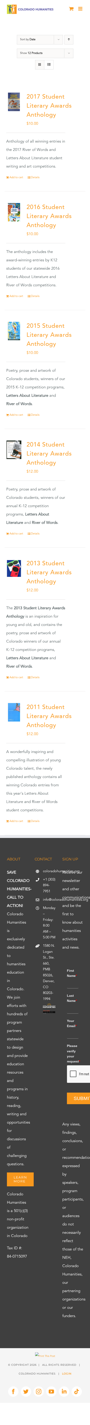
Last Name (72, 998)
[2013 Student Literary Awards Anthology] (14, 568)
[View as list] (48, 64)
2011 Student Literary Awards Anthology (49, 716)
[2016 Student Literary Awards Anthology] (14, 212)
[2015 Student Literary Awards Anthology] (14, 331)
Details (35, 177)
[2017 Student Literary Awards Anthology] (14, 102)
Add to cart (16, 177)
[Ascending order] (68, 39)
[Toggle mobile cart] (71, 8)
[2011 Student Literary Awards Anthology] (14, 712)
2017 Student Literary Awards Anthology (49, 106)
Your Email (72, 1023)
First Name (72, 973)
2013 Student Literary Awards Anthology (49, 573)
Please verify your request (72, 1053)
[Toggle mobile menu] (80, 8)
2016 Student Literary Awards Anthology (49, 216)
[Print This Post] (45, 1356)
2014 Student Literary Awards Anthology (49, 454)
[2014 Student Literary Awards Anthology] (14, 450)
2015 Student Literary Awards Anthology (49, 335)
